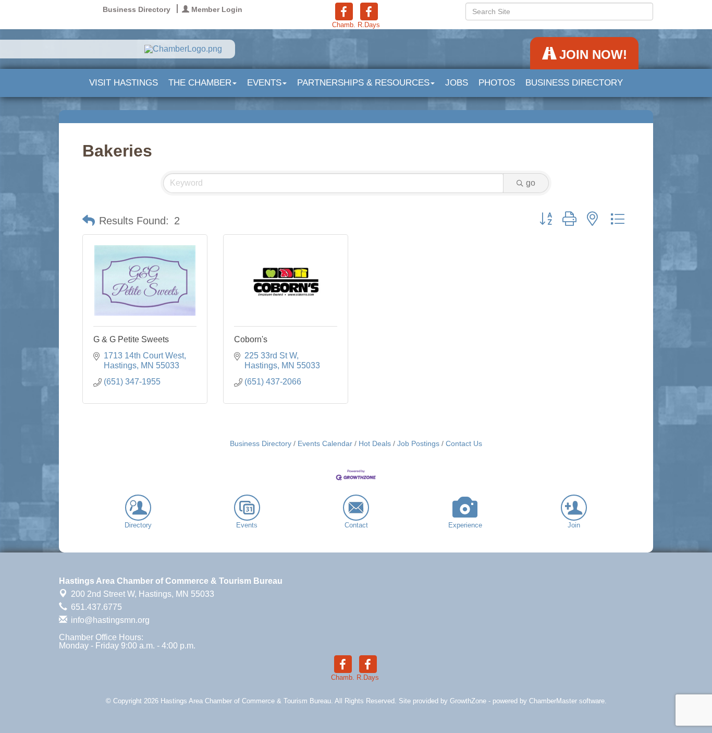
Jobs (456, 83)
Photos (496, 83)
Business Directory (574, 83)
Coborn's (250, 339)
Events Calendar (325, 444)
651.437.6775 (95, 607)
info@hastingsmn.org (109, 620)
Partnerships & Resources (363, 83)
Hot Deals (375, 444)
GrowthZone (468, 701)
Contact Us (464, 444)
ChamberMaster (553, 701)
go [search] (530, 182)
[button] (88, 220)
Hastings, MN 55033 (142, 594)
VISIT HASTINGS (123, 83)
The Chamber (199, 83)
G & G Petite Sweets (131, 339)
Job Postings (418, 444)
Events (264, 83)
